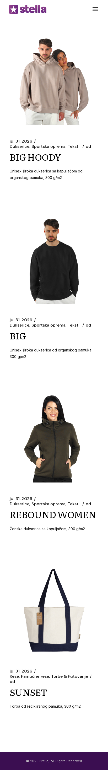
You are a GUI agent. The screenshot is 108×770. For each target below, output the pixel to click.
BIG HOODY (35, 157)
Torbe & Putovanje (69, 676)
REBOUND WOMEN (53, 514)
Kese (14, 676)
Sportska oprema (48, 146)
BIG (18, 335)
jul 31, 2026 (21, 141)
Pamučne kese (35, 676)
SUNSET (28, 692)
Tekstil (74, 146)
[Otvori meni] (95, 9)
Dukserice (19, 146)
